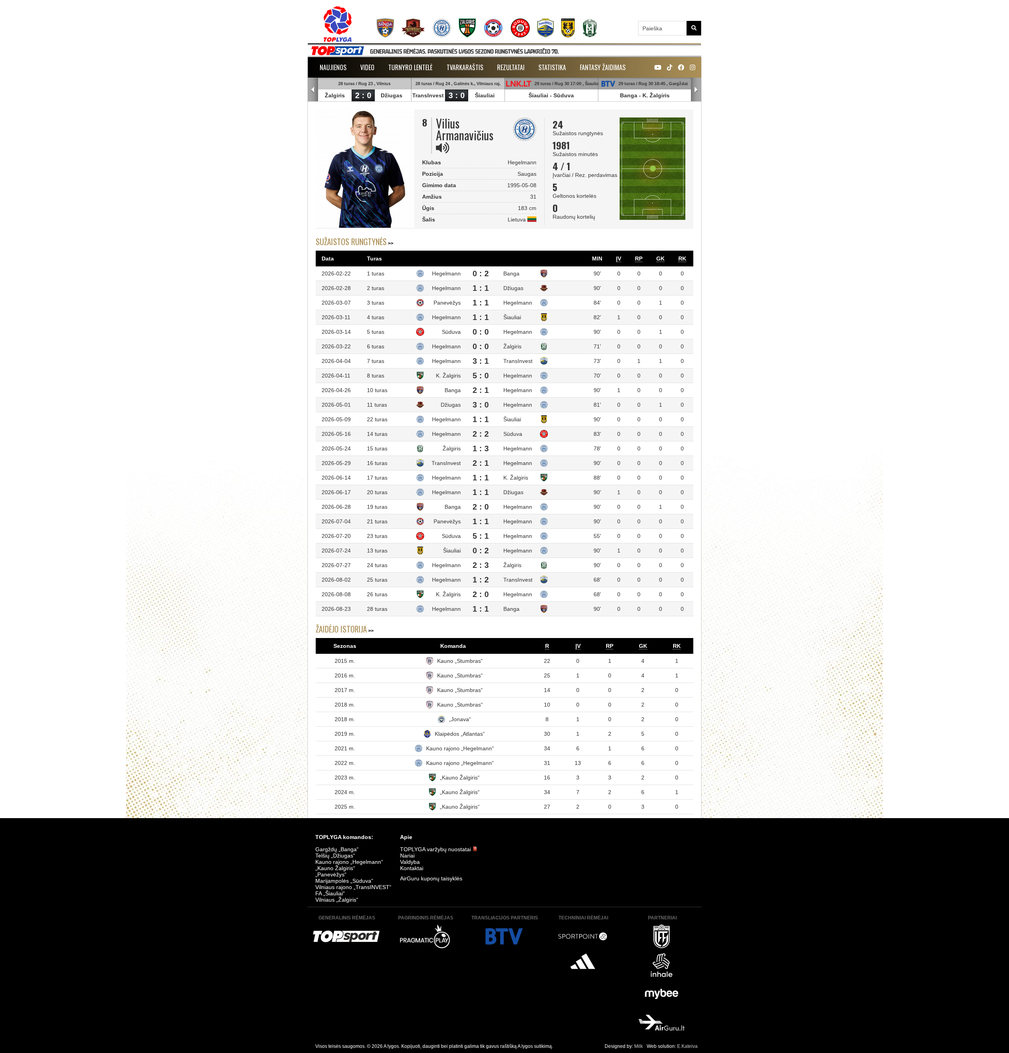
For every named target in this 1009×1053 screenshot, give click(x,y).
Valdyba (410, 862)
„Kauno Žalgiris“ (460, 777)
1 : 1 (481, 288)
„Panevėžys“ (330, 874)
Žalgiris (335, 95)
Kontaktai (411, 868)
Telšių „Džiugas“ (335, 855)
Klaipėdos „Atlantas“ (460, 734)
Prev (313, 90)
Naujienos (333, 67)
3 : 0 (457, 95)
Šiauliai (485, 95)
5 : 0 (481, 375)
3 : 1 (481, 361)
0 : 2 (481, 273)
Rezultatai (511, 67)
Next (696, 90)
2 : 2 (481, 434)
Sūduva (563, 95)
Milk (638, 1046)
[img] (442, 148)
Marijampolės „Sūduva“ (344, 881)
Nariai (407, 855)
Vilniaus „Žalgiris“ (336, 900)
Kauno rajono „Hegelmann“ (460, 748)
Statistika (552, 67)
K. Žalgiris (656, 95)
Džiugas (391, 95)
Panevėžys (447, 303)
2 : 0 (363, 95)
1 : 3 (481, 448)
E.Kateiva (687, 1046)
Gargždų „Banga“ (337, 849)
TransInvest (428, 95)
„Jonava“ (460, 719)
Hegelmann (446, 273)
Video (367, 67)
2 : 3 (481, 565)
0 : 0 (481, 331)
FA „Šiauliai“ (330, 893)
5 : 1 (481, 536)
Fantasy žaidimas (603, 67)
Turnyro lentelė (410, 67)
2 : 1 (481, 390)
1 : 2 (481, 579)
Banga (628, 95)
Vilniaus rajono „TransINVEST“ (353, 887)
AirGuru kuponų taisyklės (431, 878)
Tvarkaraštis (465, 67)
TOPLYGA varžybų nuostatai (436, 849)
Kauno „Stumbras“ (460, 661)
